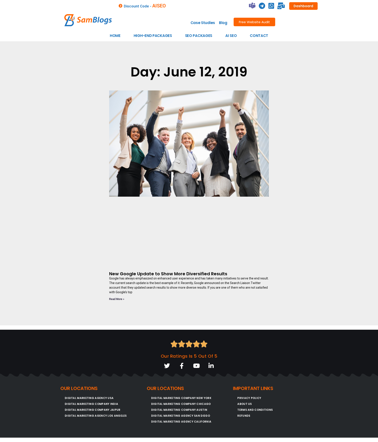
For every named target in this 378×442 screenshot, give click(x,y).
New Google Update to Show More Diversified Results (168, 274)
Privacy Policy (249, 398)
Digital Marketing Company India (91, 404)
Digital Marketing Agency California (181, 421)
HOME (115, 35)
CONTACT (259, 35)
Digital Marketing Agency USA (89, 398)
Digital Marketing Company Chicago (181, 404)
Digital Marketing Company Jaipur (93, 410)
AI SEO (231, 35)
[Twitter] (167, 366)
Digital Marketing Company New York (181, 398)
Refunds (243, 416)
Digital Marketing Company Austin (179, 410)
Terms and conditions (255, 410)
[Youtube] (196, 366)
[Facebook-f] (182, 366)
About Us (244, 404)
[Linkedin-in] (211, 366)
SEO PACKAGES (198, 35)
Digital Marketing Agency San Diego (180, 416)
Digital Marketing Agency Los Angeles (96, 416)
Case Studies (203, 22)
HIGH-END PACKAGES (153, 35)
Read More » (116, 299)
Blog (223, 22)
